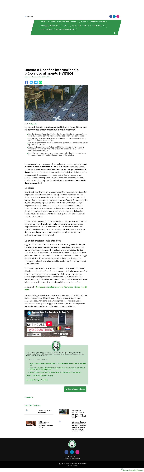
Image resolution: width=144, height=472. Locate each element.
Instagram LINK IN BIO (65, 29)
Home (43, 22)
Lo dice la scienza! (80, 25)
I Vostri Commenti (97, 22)
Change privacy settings (72, 458)
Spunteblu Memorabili (50, 25)
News (83, 22)
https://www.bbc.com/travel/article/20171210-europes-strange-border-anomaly (55, 372)
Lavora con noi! (45, 29)
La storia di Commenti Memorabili (63, 22)
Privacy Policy (72, 456)
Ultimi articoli (99, 25)
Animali (65, 25)
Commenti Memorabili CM (32, 77)
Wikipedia (33, 124)
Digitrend (136, 470)
